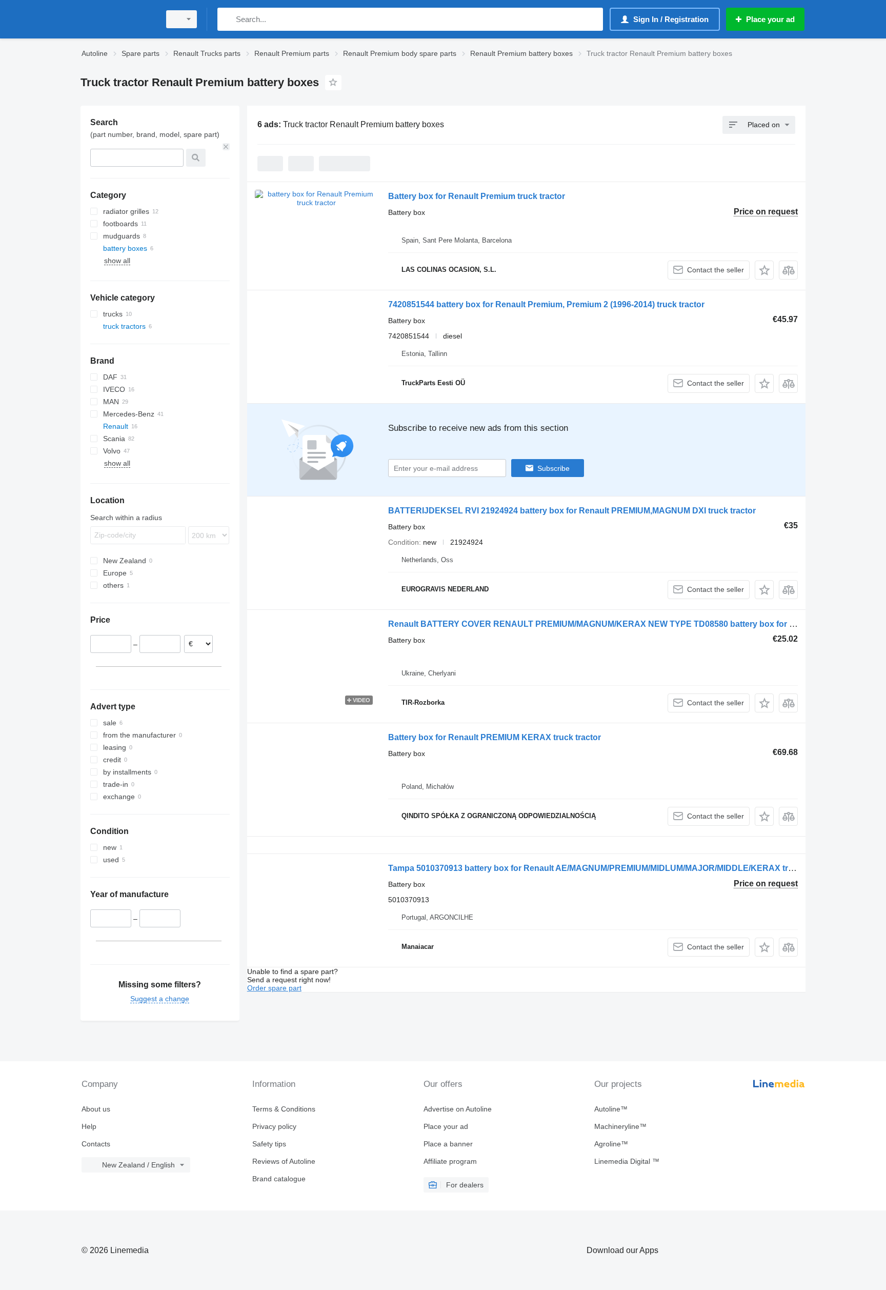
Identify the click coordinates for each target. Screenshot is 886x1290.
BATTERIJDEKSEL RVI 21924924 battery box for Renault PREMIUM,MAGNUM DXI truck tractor (572, 510)
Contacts (96, 1144)
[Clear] (226, 146)
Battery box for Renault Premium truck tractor (476, 196)
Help (89, 1126)
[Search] (227, 19)
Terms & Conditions (283, 1109)
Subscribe (553, 468)
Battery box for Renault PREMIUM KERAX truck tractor (494, 737)
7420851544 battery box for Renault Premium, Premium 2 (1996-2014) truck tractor (546, 304)
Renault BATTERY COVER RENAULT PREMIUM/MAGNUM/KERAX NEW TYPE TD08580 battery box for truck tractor (612, 624)
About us (96, 1109)
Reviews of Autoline (283, 1161)
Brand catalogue (279, 1179)
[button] (764, 270)
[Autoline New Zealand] (117, 19)
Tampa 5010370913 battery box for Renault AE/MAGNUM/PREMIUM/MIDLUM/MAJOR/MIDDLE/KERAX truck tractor (609, 868)
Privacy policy (274, 1126)
